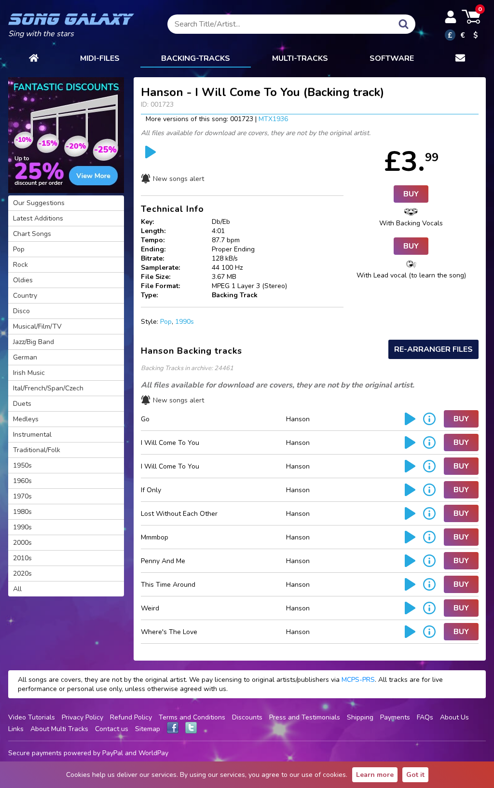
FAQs (425, 717)
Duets (22, 403)
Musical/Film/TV (37, 326)
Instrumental (32, 434)
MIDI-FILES (100, 58)
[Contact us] (460, 59)
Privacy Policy (82, 717)
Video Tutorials (31, 717)
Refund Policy (131, 717)
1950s (22, 465)
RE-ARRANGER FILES (433, 349)
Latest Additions (38, 218)
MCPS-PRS (358, 679)
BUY (411, 194)
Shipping (360, 717)
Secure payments (35, 753)
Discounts (247, 717)
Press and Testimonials (304, 717)
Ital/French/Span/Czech (48, 388)
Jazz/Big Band (33, 341)
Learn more (375, 774)
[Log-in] (450, 17)
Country (25, 295)
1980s (22, 511)
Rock (20, 264)
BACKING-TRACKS (195, 58)
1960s (22, 480)
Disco (21, 311)
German (25, 357)
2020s (22, 573)
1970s (22, 496)
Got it (415, 774)
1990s (184, 321)
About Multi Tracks (59, 728)
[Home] (33, 59)
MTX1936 (273, 119)
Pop (166, 321)
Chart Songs (32, 233)
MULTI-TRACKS (300, 58)
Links (16, 728)
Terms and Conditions (192, 717)
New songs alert (178, 178)
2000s (22, 542)
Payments (395, 717)
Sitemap (147, 728)
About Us (454, 717)
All (17, 589)
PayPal (112, 753)
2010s (22, 558)
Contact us (111, 728)
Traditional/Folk (36, 450)
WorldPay (153, 753)
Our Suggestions (39, 202)
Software (392, 58)
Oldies (23, 280)
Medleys (26, 419)
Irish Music (29, 372)
